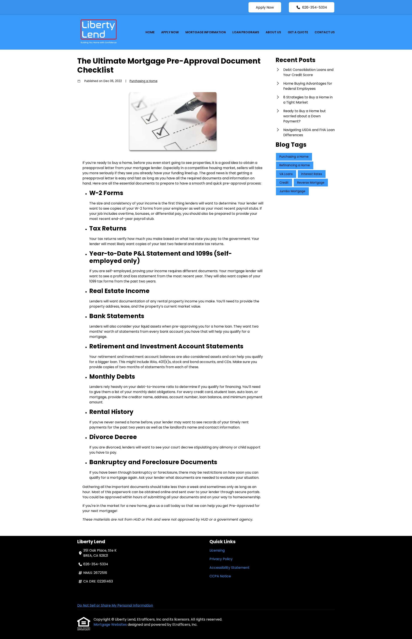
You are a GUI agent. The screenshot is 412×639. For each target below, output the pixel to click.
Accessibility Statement (229, 567)
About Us (273, 32)
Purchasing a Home (144, 81)
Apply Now (265, 7)
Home (149, 32)
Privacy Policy (221, 559)
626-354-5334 (314, 7)
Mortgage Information (205, 32)
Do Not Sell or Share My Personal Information (115, 605)
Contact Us (325, 32)
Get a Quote (298, 32)
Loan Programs (245, 32)
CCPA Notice (220, 576)
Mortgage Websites (111, 624)
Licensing (217, 550)
